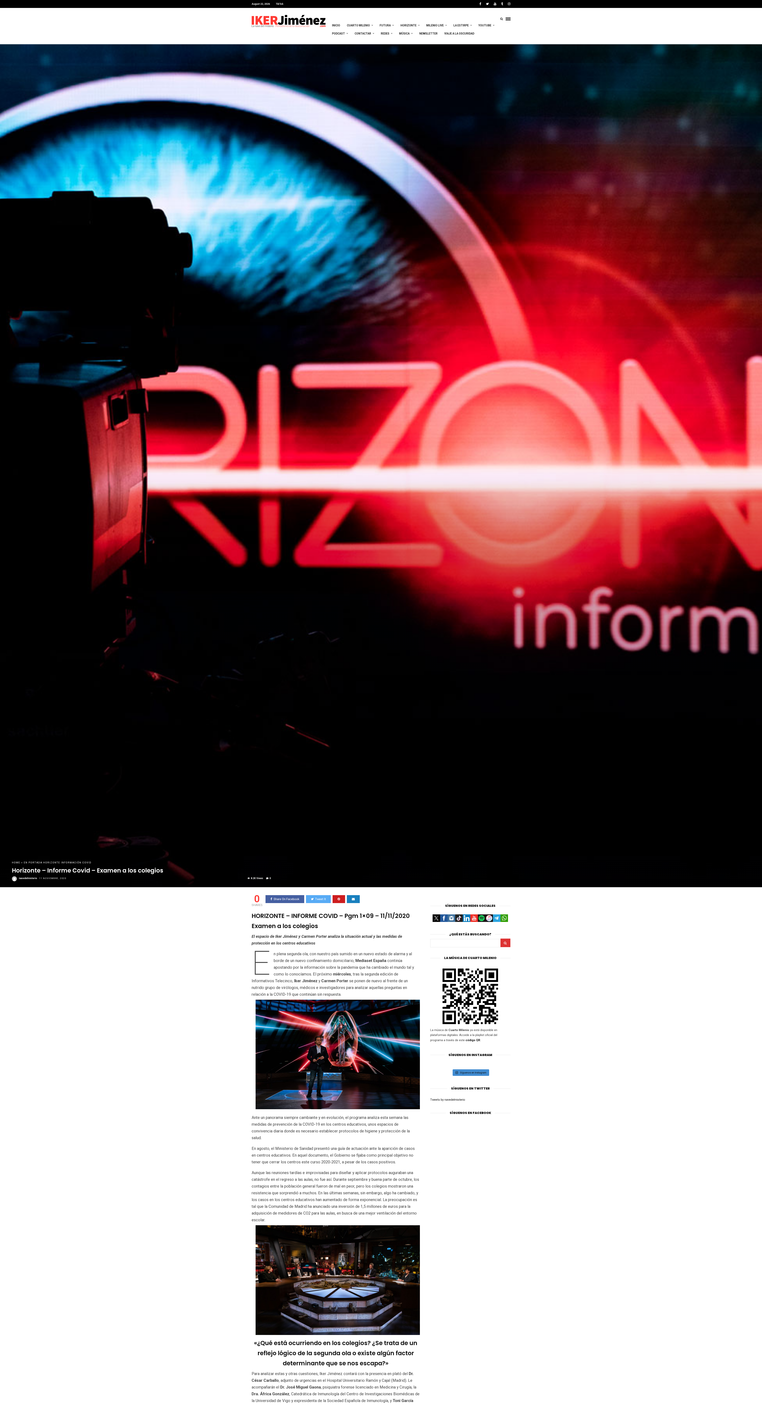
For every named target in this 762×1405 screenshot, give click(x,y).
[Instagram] (509, 4)
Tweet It (320, 899)
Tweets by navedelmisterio (447, 1099)
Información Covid (76, 862)
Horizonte (51, 862)
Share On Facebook (286, 899)
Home (16, 862)
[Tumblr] (502, 4)
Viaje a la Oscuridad (459, 33)
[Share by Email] (353, 899)
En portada (33, 862)
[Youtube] (495, 4)
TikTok (279, 4)
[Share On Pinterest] (339, 899)
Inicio (336, 25)
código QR (473, 1040)
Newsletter (428, 33)
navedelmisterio (28, 878)
